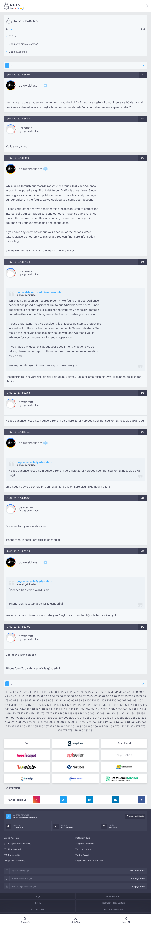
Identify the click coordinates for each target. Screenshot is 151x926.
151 (58, 709)
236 (73, 722)
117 (29, 704)
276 (59, 730)
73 (126, 696)
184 (82, 713)
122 (54, 704)
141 (7, 709)
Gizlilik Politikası (113, 896)
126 (74, 704)
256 (41, 726)
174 (33, 713)
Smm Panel (124, 743)
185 (87, 713)
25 (82, 691)
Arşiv (38, 896)
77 (140, 696)
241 (100, 722)
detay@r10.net (138, 886)
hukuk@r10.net (138, 878)
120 (44, 704)
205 (49, 717)
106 (119, 700)
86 (34, 700)
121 (49, 704)
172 (23, 713)
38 (132, 691)
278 (70, 730)
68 (107, 696)
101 (94, 700)
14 (41, 691)
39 (136, 691)
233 (56, 722)
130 (94, 704)
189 (107, 713)
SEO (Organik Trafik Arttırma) (17, 843)
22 (70, 691)
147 (38, 709)
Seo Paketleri (12, 787)
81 (14, 700)
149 (48, 709)
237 (78, 722)
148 (43, 709)
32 (108, 691)
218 (117, 717)
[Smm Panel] (75, 743)
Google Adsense (11, 838)
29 (97, 691)
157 (88, 709)
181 (67, 713)
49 (34, 696)
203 (38, 717)
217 (112, 717)
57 (65, 696)
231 (45, 722)
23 (74, 691)
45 (18, 696)
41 (144, 691)
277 (65, 730)
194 (132, 713)
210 (77, 717)
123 (59, 704)
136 (124, 704)
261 (68, 726)
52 (45, 696)
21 (66, 691)
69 (111, 696)
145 (27, 709)
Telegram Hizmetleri (85, 843)
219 (122, 717)
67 (103, 696)
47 (26, 696)
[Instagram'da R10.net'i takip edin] (36, 799)
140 (145, 704)
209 (71, 717)
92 (57, 700)
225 (13, 722)
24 (78, 691)
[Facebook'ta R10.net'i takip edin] (141, 799)
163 (118, 709)
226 (18, 722)
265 (89, 726)
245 (122, 722)
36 (124, 691)
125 (69, 704)
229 (34, 722)
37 (128, 691)
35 (120, 691)
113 (11, 704)
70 (115, 696)
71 (119, 696)
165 (128, 709)
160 (103, 709)
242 (105, 722)
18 (55, 691)
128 (84, 704)
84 (26, 700)
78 (144, 696)
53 (49, 696)
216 (107, 717)
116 (25, 704)
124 (64, 704)
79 (7, 700)
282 (91, 730)
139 (140, 704)
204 (44, 717)
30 (101, 691)
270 (117, 726)
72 (122, 696)
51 (41, 696)
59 (72, 696)
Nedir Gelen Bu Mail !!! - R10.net (14, 6)
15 (45, 691)
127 (79, 704)
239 (89, 722)
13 (38, 691)
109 (134, 700)
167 (139, 709)
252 (19, 726)
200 (22, 717)
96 (72, 700)
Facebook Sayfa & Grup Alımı (89, 860)
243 (111, 722)
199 (17, 717)
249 (143, 722)
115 (20, 704)
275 (143, 726)
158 (93, 709)
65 (96, 696)
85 (30, 700)
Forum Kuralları (38, 909)
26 (85, 691)
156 (83, 709)
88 (41, 700)
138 (135, 704)
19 (59, 691)
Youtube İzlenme (83, 849)
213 (92, 717)
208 (66, 717)
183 (77, 713)
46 (22, 696)
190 (112, 713)
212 (87, 717)
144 (22, 709)
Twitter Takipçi (82, 855)
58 (68, 696)
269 (111, 726)
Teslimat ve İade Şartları (113, 903)
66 (99, 696)
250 (8, 726)
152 (63, 709)
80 (10, 700)
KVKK (38, 903)
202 (33, 717)
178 (52, 713)
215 (102, 717)
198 (12, 717)
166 (134, 709)
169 (8, 713)
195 (137, 713)
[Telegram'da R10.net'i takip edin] (89, 799)
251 (13, 726)
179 (57, 713)
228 (29, 722)
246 (127, 722)
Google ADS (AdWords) (14, 860)
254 (30, 726)
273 (132, 726)
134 (114, 704)
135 (119, 704)
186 (92, 713)
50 (38, 696)
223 (143, 717)
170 (13, 713)
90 (49, 700)
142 (12, 709)
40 (140, 691)
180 (62, 713)
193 (127, 713)
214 (97, 717)
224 (7, 722)
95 (68, 700)
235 (67, 722)
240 (94, 722)
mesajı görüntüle (26, 294)
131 (99, 704)
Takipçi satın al (124, 755)
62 (84, 696)
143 (17, 709)
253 (24, 726)
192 (122, 713)
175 (37, 713)
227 (24, 722)
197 (7, 717)
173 (28, 713)
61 (80, 696)
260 (62, 726)
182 (72, 713)
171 (18, 713)
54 (53, 696)
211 (82, 717)
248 (138, 722)
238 (83, 722)
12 (34, 691)
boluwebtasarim (30, 85)
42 (6, 696)
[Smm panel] (124, 778)
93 (61, 700)
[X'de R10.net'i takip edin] (63, 799)
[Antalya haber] (124, 767)
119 (39, 704)
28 (93, 691)
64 (92, 696)
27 (89, 691)
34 (116, 691)
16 (48, 691)
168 (144, 709)
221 (133, 717)
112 (6, 704)
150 (53, 709)
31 (105, 691)
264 (84, 726)
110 (139, 700)
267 (101, 726)
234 (62, 722)
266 (95, 726)
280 (80, 730)
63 (88, 696)
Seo (27, 743)
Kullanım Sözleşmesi (113, 909)
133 (109, 704)
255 (35, 726)
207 (60, 717)
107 (124, 700)
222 (138, 717)
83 (22, 700)
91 (53, 700)
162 (113, 709)
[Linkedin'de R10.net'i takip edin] (115, 799)
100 (89, 700)
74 (129, 696)
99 (84, 700)
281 (86, 730)
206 (55, 717)
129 (89, 704)
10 (27, 691)
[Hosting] (75, 767)
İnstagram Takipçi (84, 838)
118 (34, 704)
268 (106, 726)
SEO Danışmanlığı (12, 855)
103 (104, 700)
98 (80, 700)
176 (42, 713)
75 (133, 696)
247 (133, 722)
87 (37, 700)
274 (138, 726)
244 (116, 722)
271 (122, 726)
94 (64, 700)
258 (51, 726)
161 (108, 709)
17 (52, 691)
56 (61, 696)
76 (137, 696)
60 (76, 696)
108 (129, 700)
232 (51, 722)
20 (62, 691)
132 (104, 704)
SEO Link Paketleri (12, 849)
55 (57, 696)
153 (68, 709)
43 (10, 696)
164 (123, 709)
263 (78, 726)
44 (14, 696)
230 (40, 722)
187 (97, 713)
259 (57, 726)
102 (99, 700)
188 (102, 713)
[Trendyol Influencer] (27, 767)
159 (98, 709)
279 (75, 730)
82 (18, 700)
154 (73, 709)
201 (28, 717)
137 (130, 704)
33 (112, 691)
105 (114, 700)
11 (31, 691)
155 (78, 709)
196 (143, 713)
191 (117, 713)
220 (127, 717)
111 (143, 700)
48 (30, 696)
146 (32, 709)
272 (127, 726)
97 (76, 700)
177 (47, 713)
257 (46, 726)
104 (109, 700)
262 (73, 726)
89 (45, 700)
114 (15, 704)
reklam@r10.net (137, 870)
